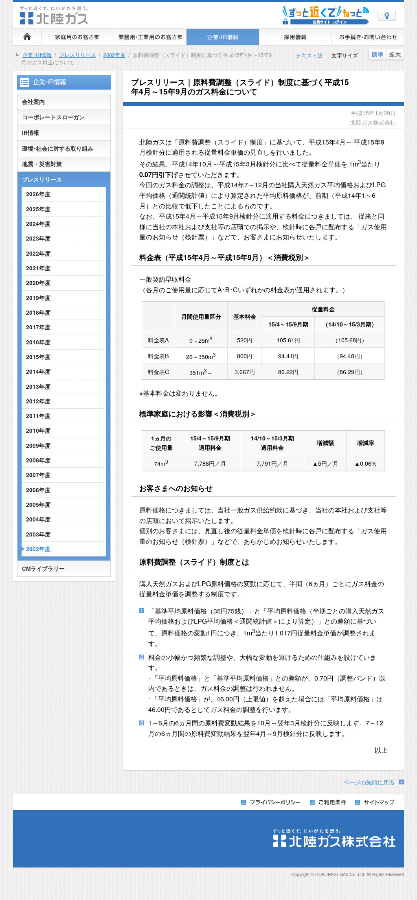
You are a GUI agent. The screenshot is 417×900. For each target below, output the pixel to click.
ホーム (27, 36)
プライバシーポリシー (271, 802)
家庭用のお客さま (78, 36)
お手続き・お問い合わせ (367, 36)
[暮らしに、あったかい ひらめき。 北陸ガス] (54, 21)
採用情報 (295, 36)
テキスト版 (309, 55)
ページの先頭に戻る (369, 782)
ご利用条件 (328, 802)
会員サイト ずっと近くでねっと (325, 15)
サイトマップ (375, 802)
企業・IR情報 (223, 36)
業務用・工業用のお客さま (150, 36)
